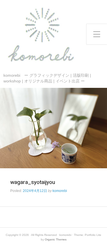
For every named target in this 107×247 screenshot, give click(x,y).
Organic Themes (55, 239)
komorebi (60, 191)
